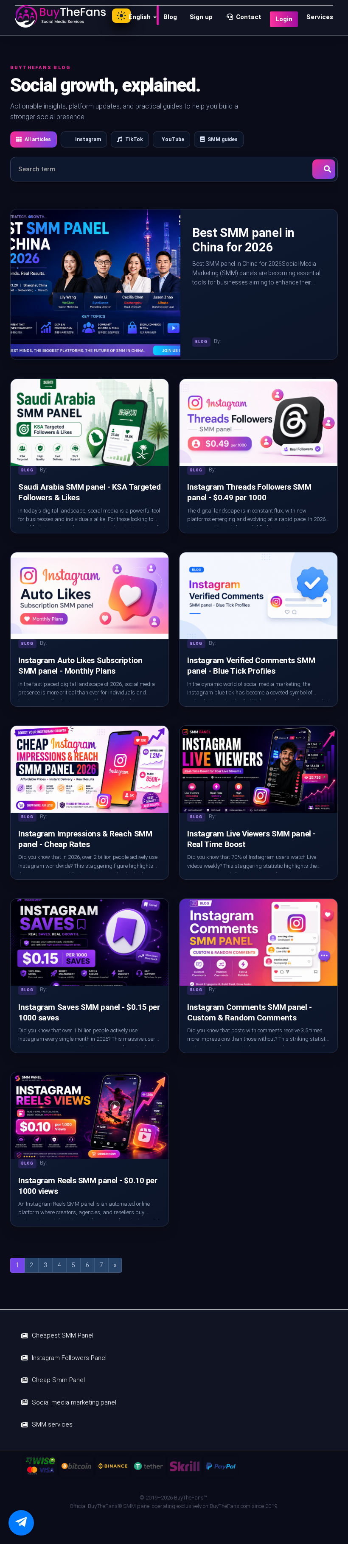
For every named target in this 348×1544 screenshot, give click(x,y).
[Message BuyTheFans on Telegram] (21, 1523)
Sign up (201, 17)
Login (283, 19)
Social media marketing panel (74, 1402)
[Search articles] (323, 169)
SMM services (52, 1424)
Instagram (88, 139)
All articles (38, 139)
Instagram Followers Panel (69, 1358)
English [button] (140, 17)
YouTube (173, 139)
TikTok (134, 139)
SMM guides (223, 139)
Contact (247, 17)
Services (319, 17)
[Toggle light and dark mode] (121, 15)
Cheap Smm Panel (58, 1380)
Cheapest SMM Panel (62, 1335)
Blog (170, 17)
